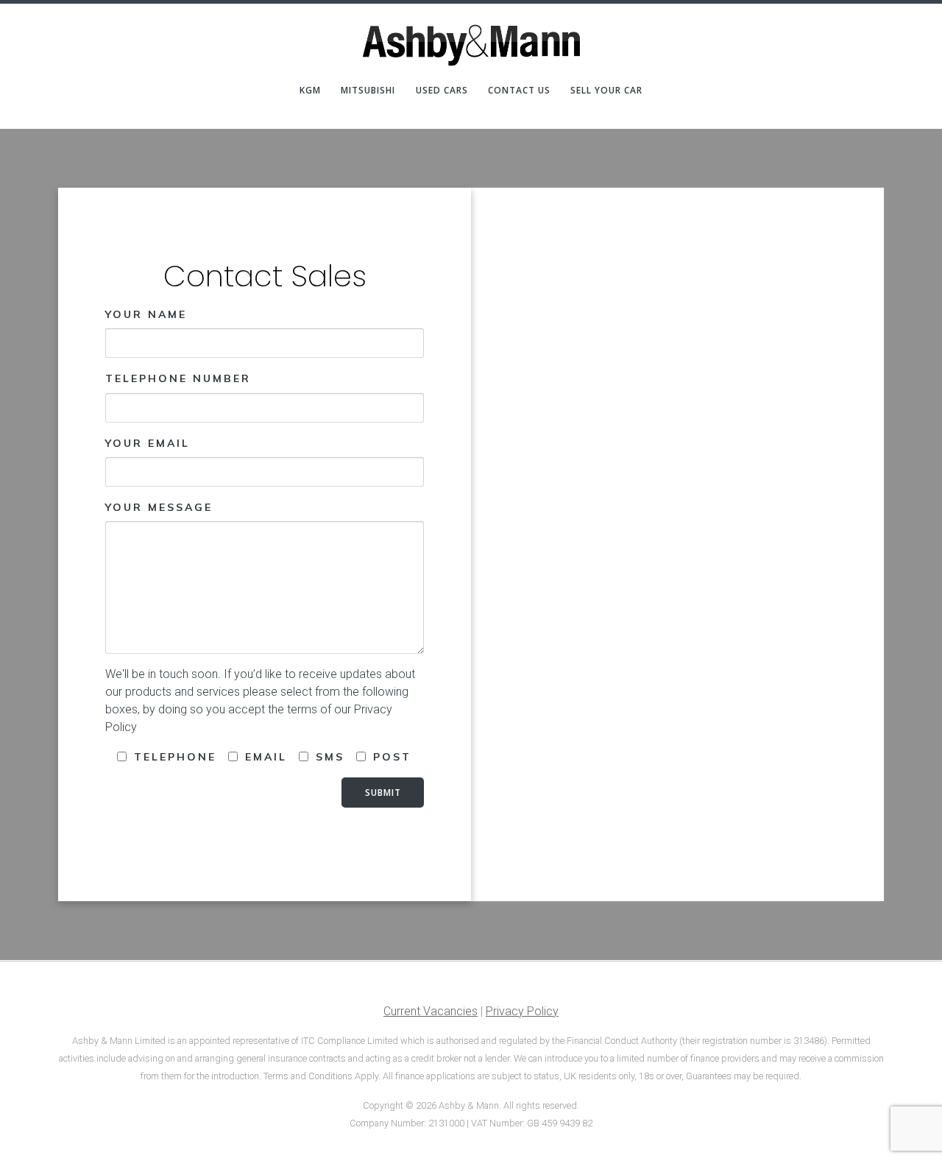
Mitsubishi (368, 90)
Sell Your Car (606, 90)
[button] (911, 21)
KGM (310, 90)
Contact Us (519, 90)
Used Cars (442, 90)
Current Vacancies (430, 1011)
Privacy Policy (522, 1011)
